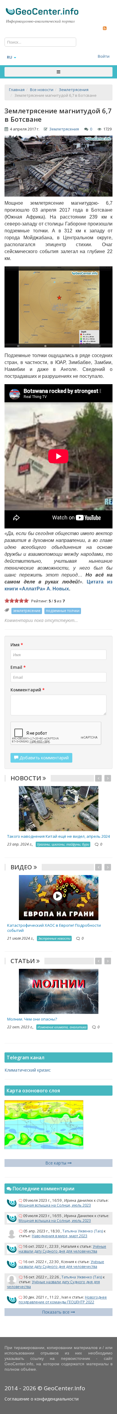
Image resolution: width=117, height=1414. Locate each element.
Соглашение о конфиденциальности (41, 1399)
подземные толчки (63, 610)
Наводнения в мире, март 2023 (59, 1235)
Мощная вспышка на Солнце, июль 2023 (55, 1205)
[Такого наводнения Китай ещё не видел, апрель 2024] (58, 808)
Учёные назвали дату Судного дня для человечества (62, 1249)
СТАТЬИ (23, 961)
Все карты (56, 1163)
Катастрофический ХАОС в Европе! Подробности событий (54, 928)
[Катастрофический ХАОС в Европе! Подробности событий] (58, 897)
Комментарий (27, 690)
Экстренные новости (54, 938)
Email (18, 667)
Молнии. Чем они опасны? (32, 1019)
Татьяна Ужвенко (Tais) (82, 1231)
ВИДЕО (22, 867)
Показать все (56, 1312)
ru (9, 57)
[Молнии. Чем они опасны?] (58, 990)
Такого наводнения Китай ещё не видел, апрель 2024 (58, 836)
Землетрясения (64, 129)
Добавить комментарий (43, 758)
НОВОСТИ (26, 778)
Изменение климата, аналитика (62, 1027)
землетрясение (26, 610)
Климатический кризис (27, 1070)
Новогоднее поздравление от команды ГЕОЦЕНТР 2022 (63, 1300)
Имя (16, 644)
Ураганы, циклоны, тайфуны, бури (63, 844)
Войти (104, 56)
